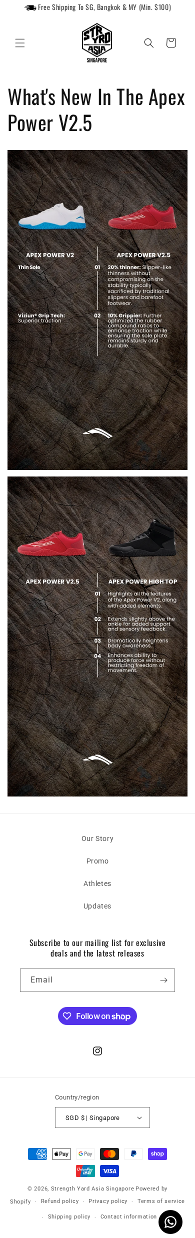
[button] (20, 43)
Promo (97, 861)
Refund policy (60, 1201)
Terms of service (161, 1201)
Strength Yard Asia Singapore (92, 1189)
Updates (98, 906)
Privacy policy (108, 1201)
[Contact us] (170, 1222)
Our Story (98, 838)
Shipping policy (69, 1217)
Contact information (128, 1217)
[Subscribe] (163, 980)
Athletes (98, 884)
